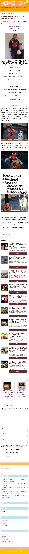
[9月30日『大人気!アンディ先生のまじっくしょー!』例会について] (4, 260)
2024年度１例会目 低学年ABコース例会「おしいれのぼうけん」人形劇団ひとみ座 (18, 321)
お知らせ (20, 21)
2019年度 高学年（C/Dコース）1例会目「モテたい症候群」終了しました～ (18, 244)
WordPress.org (6, 541)
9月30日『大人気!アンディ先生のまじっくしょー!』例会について (18, 258)
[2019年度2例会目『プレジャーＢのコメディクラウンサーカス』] (4, 310)
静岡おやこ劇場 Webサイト (16, 551)
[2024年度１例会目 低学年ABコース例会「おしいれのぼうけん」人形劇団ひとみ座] (4, 322)
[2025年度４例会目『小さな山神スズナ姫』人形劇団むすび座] (4, 287)
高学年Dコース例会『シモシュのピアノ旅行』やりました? (18, 296)
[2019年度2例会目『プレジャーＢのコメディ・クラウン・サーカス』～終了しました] (4, 364)
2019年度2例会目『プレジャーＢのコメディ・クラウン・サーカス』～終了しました (18, 362)
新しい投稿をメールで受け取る (11, 453)
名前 (3, 428)
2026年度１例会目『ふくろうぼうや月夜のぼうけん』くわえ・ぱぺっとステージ (15, 492)
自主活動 (4, 525)
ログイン (4, 534)
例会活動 (4, 523)
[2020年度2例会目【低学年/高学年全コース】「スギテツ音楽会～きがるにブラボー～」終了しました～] (4, 350)
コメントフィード (7, 539)
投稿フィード (6, 537)
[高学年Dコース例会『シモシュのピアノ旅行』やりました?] (4, 299)
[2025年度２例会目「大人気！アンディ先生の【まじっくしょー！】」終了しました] (4, 336)
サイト (2, 439)
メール (3, 434)
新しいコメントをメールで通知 (11, 450)
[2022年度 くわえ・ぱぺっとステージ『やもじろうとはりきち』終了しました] (4, 274)
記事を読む (18, 253)
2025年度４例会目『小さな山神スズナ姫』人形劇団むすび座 (18, 285)
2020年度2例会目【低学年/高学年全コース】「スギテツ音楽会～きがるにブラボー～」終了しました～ (18, 349)
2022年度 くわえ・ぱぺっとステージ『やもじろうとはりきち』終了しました (18, 272)
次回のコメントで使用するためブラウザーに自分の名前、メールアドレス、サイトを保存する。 (14, 446)
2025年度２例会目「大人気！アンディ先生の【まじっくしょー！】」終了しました (18, 334)
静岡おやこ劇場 (7, 234)
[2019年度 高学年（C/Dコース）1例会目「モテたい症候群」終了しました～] (4, 246)
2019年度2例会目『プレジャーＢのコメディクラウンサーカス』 (18, 307)
